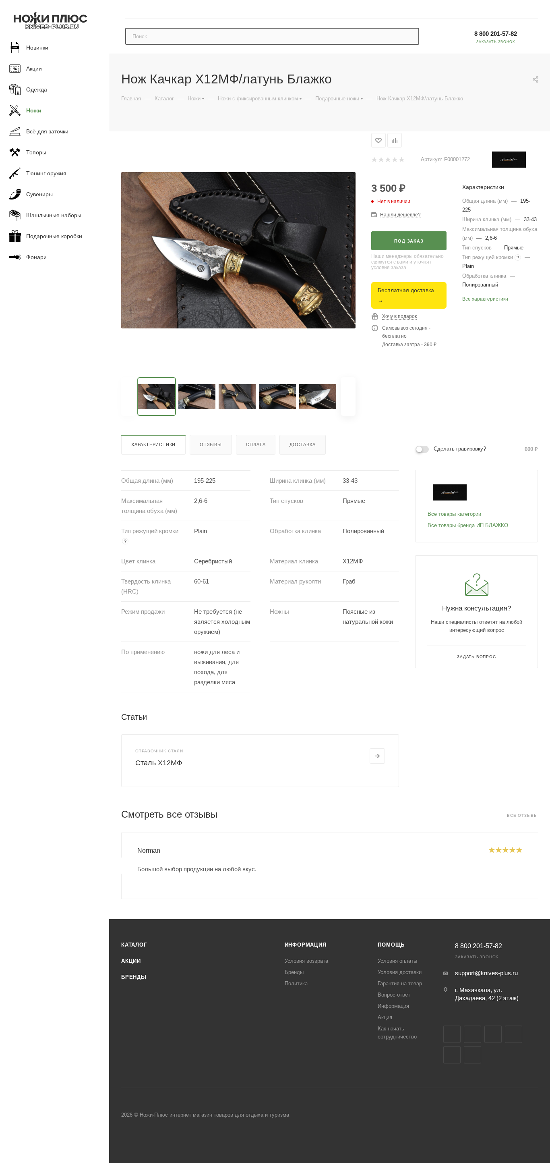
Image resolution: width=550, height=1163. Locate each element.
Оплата (256, 444)
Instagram (472, 1034)
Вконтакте (452, 1034)
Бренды (134, 977)
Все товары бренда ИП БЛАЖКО (468, 525)
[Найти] (409, 36)
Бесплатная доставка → (406, 295)
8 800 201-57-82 (495, 33)
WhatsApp (472, 1054)
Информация (306, 945)
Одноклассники (452, 1054)
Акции (131, 961)
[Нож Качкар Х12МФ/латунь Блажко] (238, 250)
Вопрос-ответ (394, 995)
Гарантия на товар (400, 983)
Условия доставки (400, 972)
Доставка (302, 444)
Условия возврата (306, 961)
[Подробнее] (377, 756)
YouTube (513, 1034)
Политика (296, 983)
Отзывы (211, 444)
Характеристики (153, 444)
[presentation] (121, 866)
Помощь (391, 945)
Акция (385, 1017)
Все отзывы (522, 815)
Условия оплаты (397, 961)
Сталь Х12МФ (158, 763)
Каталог (134, 945)
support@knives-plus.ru (486, 973)
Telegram (493, 1034)
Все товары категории (454, 514)
